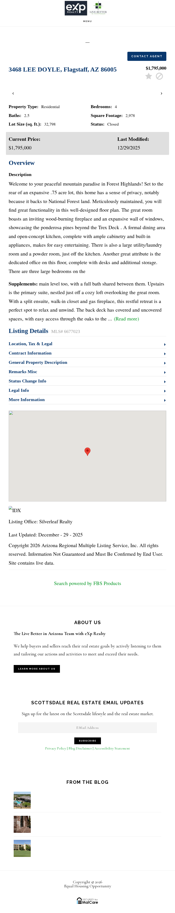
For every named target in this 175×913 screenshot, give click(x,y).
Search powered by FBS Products (87, 583)
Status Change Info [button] (27, 380)
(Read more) (126, 318)
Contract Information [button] (30, 352)
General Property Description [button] (38, 362)
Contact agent (146, 56)
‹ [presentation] (13, 93)
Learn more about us (36, 668)
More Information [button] (27, 399)
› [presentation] (162, 93)
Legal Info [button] (19, 390)
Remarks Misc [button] (23, 371)
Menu (87, 21)
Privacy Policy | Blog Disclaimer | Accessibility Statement (87, 748)
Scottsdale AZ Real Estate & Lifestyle (87, 8)
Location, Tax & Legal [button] (30, 343)
